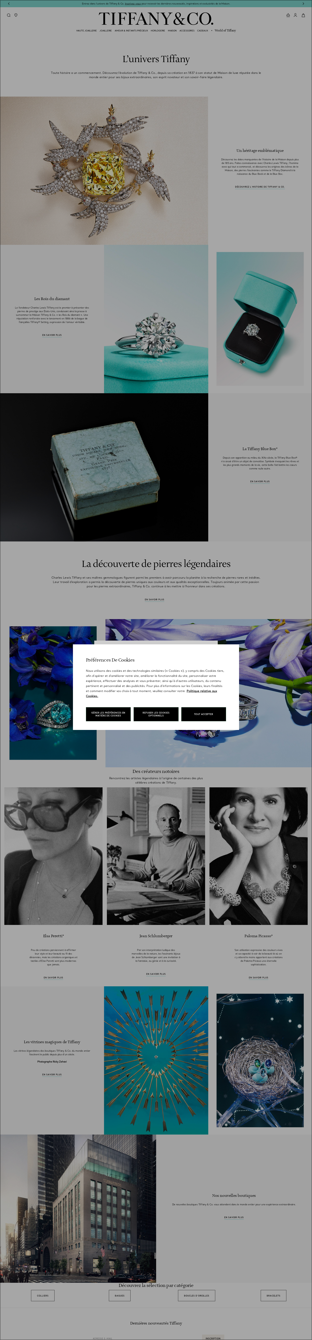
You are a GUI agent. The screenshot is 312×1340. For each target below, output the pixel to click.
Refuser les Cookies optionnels (156, 714)
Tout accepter (203, 714)
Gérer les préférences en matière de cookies (108, 714)
